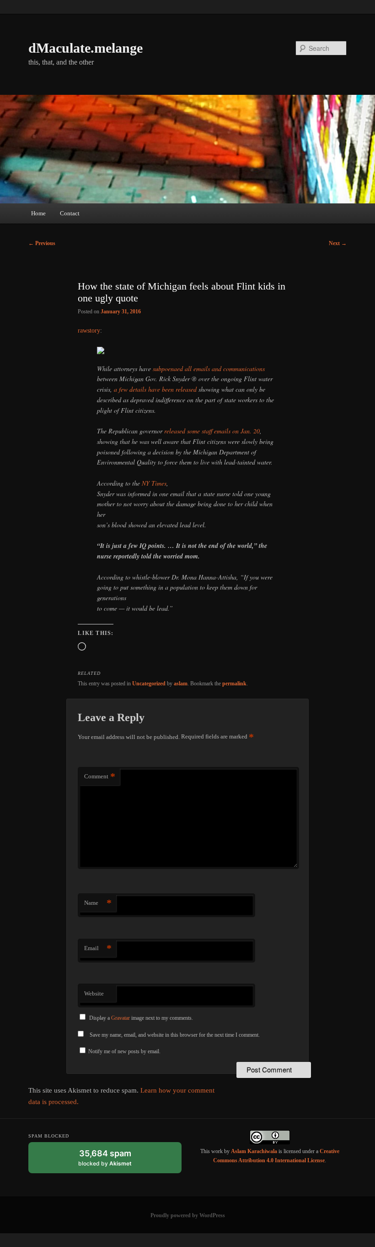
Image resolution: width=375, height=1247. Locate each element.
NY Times (154, 483)
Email (98, 948)
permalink (234, 683)
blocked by (113, 1161)
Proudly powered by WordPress (187, 1215)
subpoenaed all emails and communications (209, 368)
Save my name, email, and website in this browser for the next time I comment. (175, 1035)
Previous (41, 243)
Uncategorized (149, 683)
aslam (181, 683)
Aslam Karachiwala (254, 1151)
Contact (70, 213)
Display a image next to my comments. (141, 1018)
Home (38, 213)
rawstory (89, 330)
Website (94, 993)
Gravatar (120, 1018)
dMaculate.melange (85, 47)
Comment (99, 776)
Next (338, 243)
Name (98, 902)
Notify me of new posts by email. (124, 1051)
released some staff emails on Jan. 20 (212, 431)
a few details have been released (155, 389)
